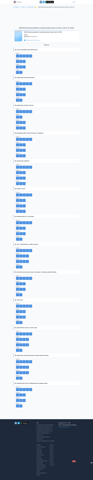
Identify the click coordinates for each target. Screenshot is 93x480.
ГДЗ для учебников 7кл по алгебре (45, 441)
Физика (38, 471)
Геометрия (39, 453)
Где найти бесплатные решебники (45, 425)
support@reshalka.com (64, 427)
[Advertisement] (82, 470)
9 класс (51, 461)
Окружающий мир (41, 467)
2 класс (51, 447)
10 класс (51, 463)
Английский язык (40, 447)
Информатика (40, 455)
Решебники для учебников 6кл (44, 429)
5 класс (51, 453)
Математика (39, 463)
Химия (38, 475)
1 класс (51, 445)
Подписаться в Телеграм (33, 40)
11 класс (51, 465)
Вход (74, 2)
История (38, 457)
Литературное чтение (41, 461)
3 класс (51, 449)
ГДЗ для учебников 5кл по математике (43, 434)
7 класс (51, 457)
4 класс (51, 451)
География (39, 451)
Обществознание (40, 465)
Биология (38, 449)
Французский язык (41, 473)
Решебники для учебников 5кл (44, 427)
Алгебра (38, 445)
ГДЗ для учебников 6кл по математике (43, 438)
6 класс (51, 455)
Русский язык (40, 469)
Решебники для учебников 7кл (44, 431)
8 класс (51, 459)
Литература (39, 459)
